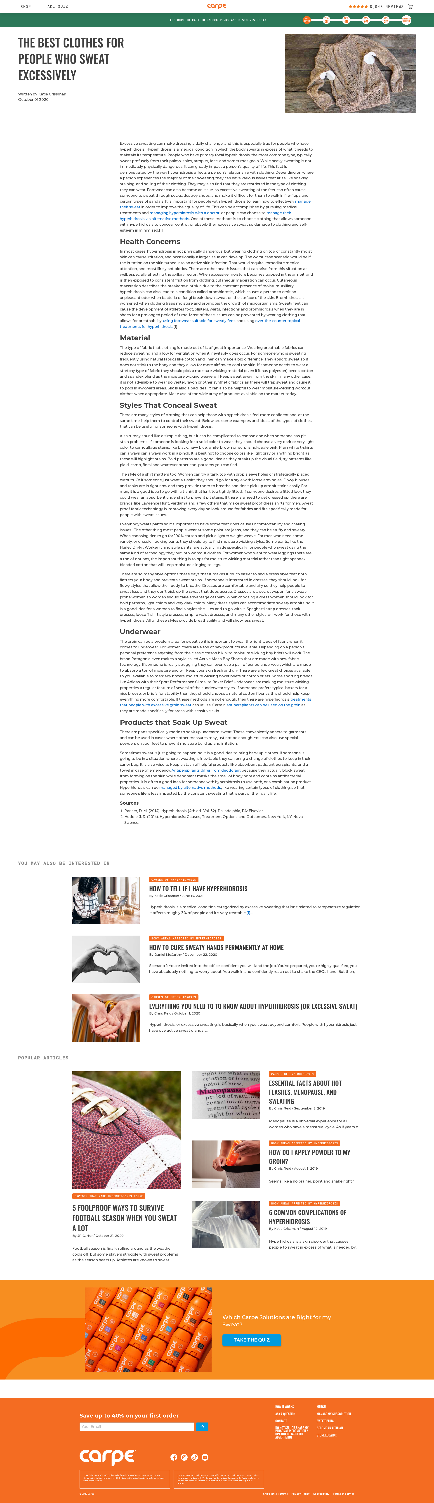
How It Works (284, 1406)
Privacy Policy (300, 1493)
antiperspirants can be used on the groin (263, 705)
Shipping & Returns (275, 1493)
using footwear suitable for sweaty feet (199, 321)
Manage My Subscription (334, 1413)
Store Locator (327, 1435)
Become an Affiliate (330, 1427)
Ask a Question (285, 1413)
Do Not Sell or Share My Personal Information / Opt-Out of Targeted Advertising (292, 1432)
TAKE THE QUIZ (252, 1340)
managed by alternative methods (190, 787)
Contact (281, 1420)
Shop (24, 6)
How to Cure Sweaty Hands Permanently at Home (216, 947)
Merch (321, 1406)
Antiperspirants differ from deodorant (206, 770)
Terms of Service (343, 1493)
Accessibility (321, 1494)
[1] (248, 913)
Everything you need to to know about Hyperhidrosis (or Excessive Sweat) (253, 1006)
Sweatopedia (325, 1420)
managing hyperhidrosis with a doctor (184, 213)
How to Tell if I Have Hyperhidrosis (198, 888)
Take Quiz (56, 6)
